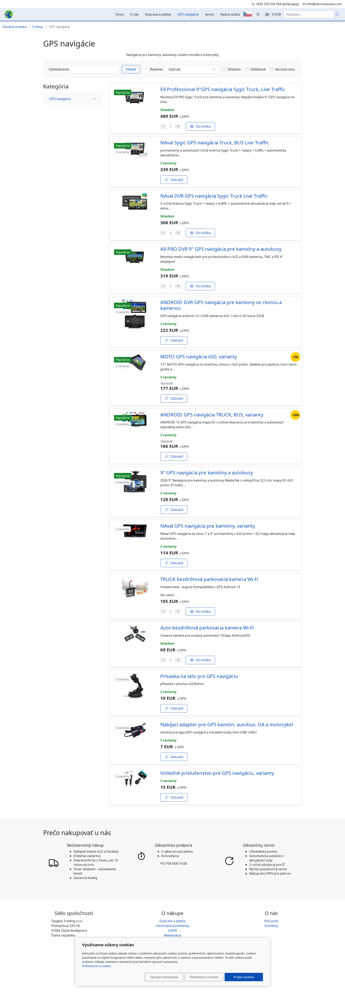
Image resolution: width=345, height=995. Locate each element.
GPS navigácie (188, 14)
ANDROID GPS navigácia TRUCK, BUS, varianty (211, 414)
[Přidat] (178, 126)
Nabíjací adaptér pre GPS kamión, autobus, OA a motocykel (226, 724)
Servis (209, 14)
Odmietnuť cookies (203, 977)
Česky (247, 14)
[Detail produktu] (134, 108)
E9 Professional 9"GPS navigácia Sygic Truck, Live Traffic (222, 89)
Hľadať (131, 69)
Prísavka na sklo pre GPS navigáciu (199, 676)
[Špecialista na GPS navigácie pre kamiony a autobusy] (8, 14)
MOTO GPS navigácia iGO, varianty (198, 356)
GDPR (172, 930)
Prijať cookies (244, 977)
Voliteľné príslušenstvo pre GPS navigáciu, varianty (217, 773)
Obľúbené (258, 69)
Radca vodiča (230, 14)
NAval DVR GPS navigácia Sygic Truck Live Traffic (214, 195)
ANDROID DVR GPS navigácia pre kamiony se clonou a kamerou (221, 305)
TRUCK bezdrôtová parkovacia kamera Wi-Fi (209, 579)
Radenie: (156, 69)
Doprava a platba (158, 14)
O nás (134, 14)
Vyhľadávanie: (59, 69)
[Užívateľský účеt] (258, 14)
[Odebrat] (163, 126)
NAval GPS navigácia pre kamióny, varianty (207, 525)
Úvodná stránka (14, 27)
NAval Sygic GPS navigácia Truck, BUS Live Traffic (214, 142)
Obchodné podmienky (172, 926)
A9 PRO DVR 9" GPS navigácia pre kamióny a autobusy (221, 249)
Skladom (234, 69)
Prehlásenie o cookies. (97, 966)
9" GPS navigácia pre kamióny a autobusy (206, 472)
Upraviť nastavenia (164, 977)
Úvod (120, 14)
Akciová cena (285, 69)
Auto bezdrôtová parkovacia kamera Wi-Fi (207, 627)
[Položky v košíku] (267, 14)
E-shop (38, 27)
